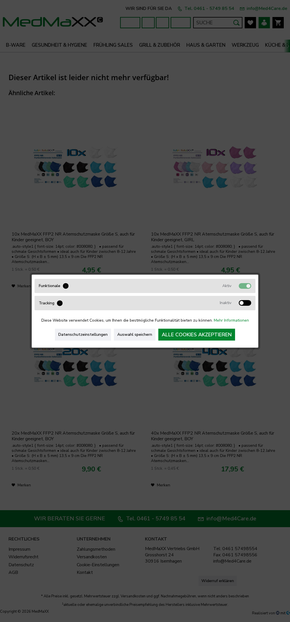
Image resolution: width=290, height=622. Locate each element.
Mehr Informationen (231, 320)
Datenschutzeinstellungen (83, 334)
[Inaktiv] (245, 303)
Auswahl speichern (134, 334)
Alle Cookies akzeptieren (197, 334)
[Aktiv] (245, 285)
